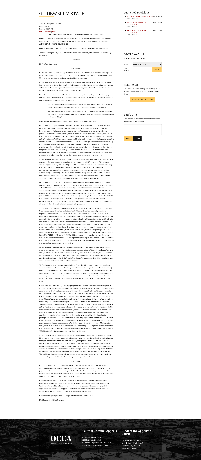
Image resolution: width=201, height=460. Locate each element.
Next (54, 31)
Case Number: (126, 69)
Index (41, 31)
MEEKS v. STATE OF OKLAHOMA (140, 16)
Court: (126, 64)
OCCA (61, 438)
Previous (48, 31)
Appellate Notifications (142, 100)
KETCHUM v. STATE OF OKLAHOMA (136, 31)
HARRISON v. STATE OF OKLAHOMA (136, 23)
